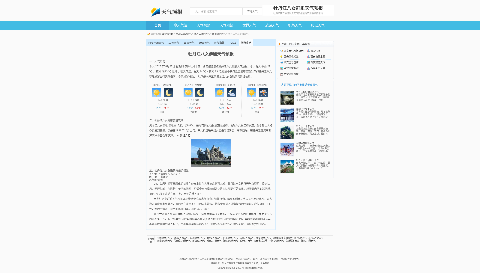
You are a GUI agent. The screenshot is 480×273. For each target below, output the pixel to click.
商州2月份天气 (214, 238)
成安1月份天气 (214, 240)
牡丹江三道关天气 (305, 126)
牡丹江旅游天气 (202, 34)
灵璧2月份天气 (263, 238)
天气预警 (226, 25)
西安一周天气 (156, 42)
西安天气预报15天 (294, 50)
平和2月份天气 (164, 238)
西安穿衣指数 (291, 56)
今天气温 (180, 25)
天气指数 (219, 42)
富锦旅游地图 (292, 240)
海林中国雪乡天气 (305, 109)
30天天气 (204, 42)
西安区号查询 (291, 62)
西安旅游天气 (219, 34)
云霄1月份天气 (247, 238)
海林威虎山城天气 (305, 143)
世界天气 (249, 25)
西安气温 (315, 50)
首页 (157, 25)
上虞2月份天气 (181, 238)
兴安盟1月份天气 (182, 240)
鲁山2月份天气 (164, 240)
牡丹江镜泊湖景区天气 (307, 92)
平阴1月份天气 (276, 240)
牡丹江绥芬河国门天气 (307, 160)
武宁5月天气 (246, 240)
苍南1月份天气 (308, 240)
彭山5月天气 (198, 240)
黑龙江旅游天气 (184, 34)
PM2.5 (232, 42)
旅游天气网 (167, 34)
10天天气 (173, 42)
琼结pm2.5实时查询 (282, 238)
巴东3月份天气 (230, 238)
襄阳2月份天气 (315, 238)
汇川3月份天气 (197, 238)
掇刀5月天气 (300, 238)
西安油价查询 (291, 74)
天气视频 (203, 25)
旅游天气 (272, 25)
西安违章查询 (291, 68)
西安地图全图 (317, 56)
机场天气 (295, 25)
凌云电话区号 (260, 240)
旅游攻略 (246, 42)
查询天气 (252, 11)
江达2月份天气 (230, 240)
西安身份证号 (317, 68)
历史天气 (318, 25)
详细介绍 (185, 135)
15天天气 (189, 42)
